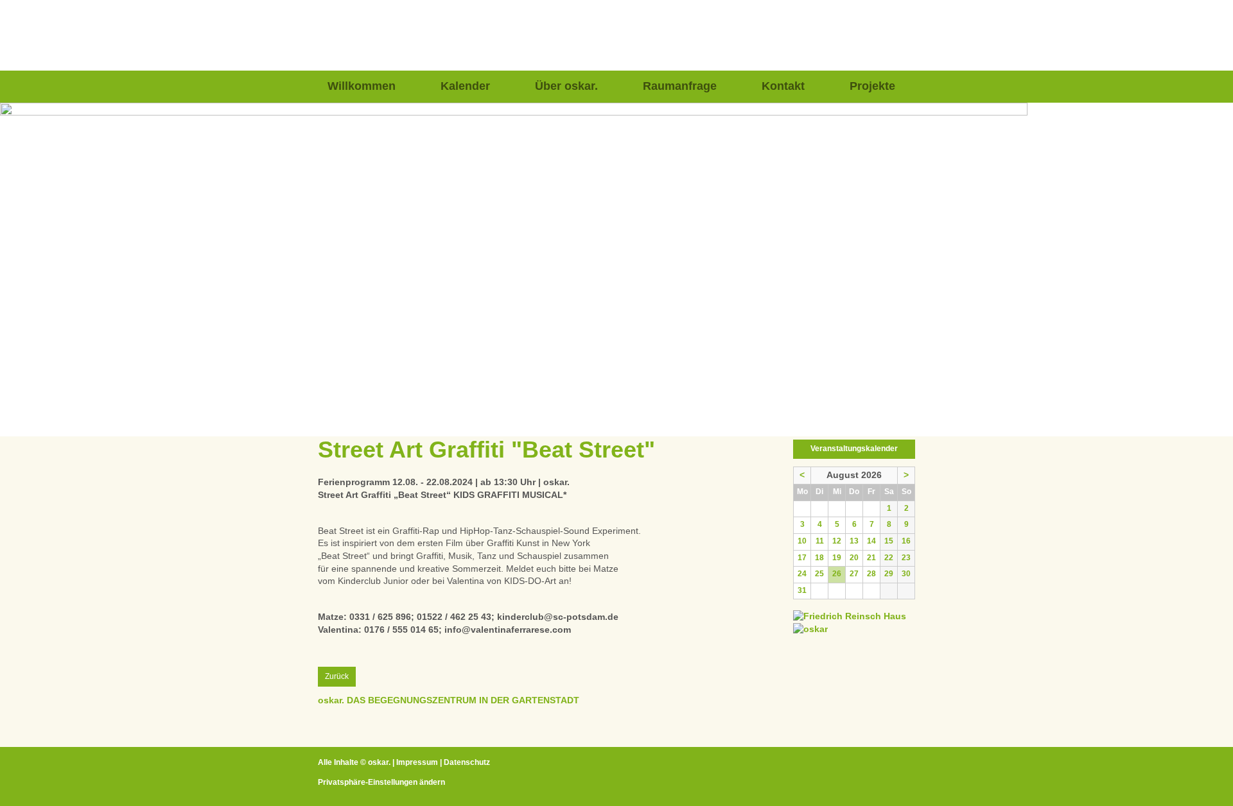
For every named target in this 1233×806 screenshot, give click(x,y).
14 (871, 540)
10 (802, 540)
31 (802, 590)
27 (854, 573)
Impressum (417, 762)
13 (854, 540)
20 (854, 557)
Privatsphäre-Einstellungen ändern (381, 782)
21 (871, 557)
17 (802, 557)
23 (906, 557)
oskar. (379, 762)
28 (871, 573)
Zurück (337, 676)
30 (906, 573)
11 (820, 540)
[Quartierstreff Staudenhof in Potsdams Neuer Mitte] (810, 629)
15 (888, 540)
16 (906, 540)
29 (888, 573)
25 (819, 573)
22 (888, 557)
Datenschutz (467, 762)
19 (836, 557)
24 (802, 573)
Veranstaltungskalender (854, 448)
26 (836, 573)
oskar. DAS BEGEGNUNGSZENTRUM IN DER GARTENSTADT (448, 700)
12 (836, 540)
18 (819, 557)
